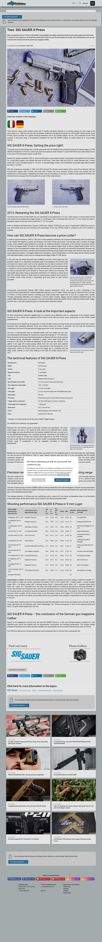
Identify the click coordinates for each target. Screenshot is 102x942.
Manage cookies (38, 480)
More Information (63, 475)
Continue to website (62, 480)
